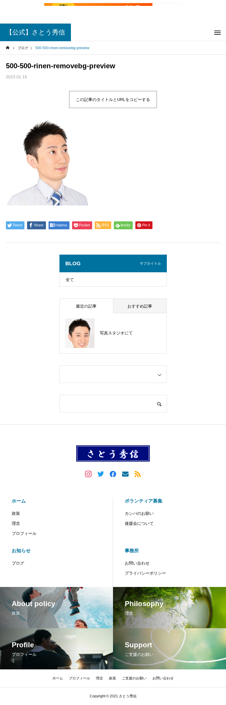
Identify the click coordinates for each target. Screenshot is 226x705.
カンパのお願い (139, 513)
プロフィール (24, 533)
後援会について (139, 523)
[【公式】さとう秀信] (113, 453)
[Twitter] (100, 473)
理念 (16, 523)
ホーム (19, 500)
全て (70, 279)
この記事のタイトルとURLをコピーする (113, 99)
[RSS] (137, 473)
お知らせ (21, 550)
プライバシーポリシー (145, 573)
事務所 (132, 550)
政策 (16, 513)
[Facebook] (113, 473)
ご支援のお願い (134, 678)
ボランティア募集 (143, 500)
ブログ (18, 563)
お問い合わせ (137, 563)
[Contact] (125, 473)
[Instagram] (88, 473)
